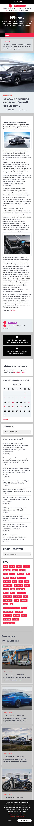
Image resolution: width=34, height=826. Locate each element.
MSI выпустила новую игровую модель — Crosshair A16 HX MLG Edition (15, 517)
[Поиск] (32, 35)
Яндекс (24, 608)
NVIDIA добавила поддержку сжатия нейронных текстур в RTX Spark (15, 509)
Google (15, 570)
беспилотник (8, 611)
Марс (6, 593)
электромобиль (9, 623)
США (16, 600)
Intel (5, 8)
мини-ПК (24, 600)
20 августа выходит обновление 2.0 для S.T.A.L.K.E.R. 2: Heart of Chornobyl (16, 482)
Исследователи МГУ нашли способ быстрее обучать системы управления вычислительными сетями (15, 527)
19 (13, 407)
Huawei (22, 570)
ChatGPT (26, 566)
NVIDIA (20, 8)
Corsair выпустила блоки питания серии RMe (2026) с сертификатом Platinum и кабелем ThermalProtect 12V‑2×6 (16, 460)
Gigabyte (7, 570)
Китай (7, 329)
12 (13, 402)
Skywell (11, 326)
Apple (12, 566)
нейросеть (19, 611)
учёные (15, 619)
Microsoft (28, 8)
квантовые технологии (11, 608)
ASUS (16, 10)
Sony (14, 581)
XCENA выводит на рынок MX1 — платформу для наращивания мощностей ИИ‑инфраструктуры (15, 537)
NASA (6, 578)
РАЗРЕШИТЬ (24, 820)
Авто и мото (7, 95)
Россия (16, 615)
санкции (7, 619)
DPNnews (17, 18)
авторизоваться (19, 372)
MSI (28, 574)
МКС (12, 589)
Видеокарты (21, 593)
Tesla (26, 581)
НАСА (12, 593)
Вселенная (7, 596)
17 (5, 407)
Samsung (12, 8)
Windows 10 (7, 585)
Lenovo (12, 574)
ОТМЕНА (9, 820)
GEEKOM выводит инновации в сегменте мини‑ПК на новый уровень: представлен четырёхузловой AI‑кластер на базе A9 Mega (16, 472)
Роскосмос (7, 615)
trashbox (12, 310)
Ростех (24, 615)
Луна (25, 596)
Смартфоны (8, 600)
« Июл (5, 419)
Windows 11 (18, 585)
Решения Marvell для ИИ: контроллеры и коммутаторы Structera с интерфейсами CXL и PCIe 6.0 (16, 500)
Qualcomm (21, 578)
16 (29, 402)
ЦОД (5, 604)
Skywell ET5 (21, 326)
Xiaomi (10, 10)
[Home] (2, 35)
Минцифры (20, 589)
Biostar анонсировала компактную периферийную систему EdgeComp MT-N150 (17, 490)
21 (21, 407)
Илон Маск (24, 10)
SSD (20, 581)
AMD (5, 566)
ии (11, 604)
